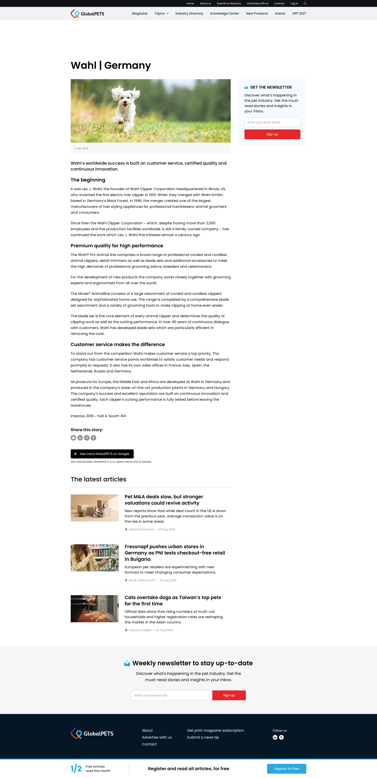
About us (205, 3)
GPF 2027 (299, 13)
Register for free (287, 768)
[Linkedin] (275, 737)
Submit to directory (229, 3)
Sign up (272, 134)
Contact (279, 3)
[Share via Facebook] (93, 438)
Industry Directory (189, 13)
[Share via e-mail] (73, 438)
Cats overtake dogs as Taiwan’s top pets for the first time (173, 600)
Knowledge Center (224, 13)
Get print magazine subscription (215, 730)
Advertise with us (257, 3)
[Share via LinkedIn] (80, 438)
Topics (160, 13)
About (147, 730)
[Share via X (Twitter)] (87, 438)
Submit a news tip (203, 737)
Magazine (139, 13)
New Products (257, 13)
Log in (294, 3)
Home (190, 3)
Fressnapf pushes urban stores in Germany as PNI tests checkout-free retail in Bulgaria (175, 552)
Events (280, 13)
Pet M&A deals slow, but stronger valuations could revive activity (164, 500)
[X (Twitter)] (281, 737)
